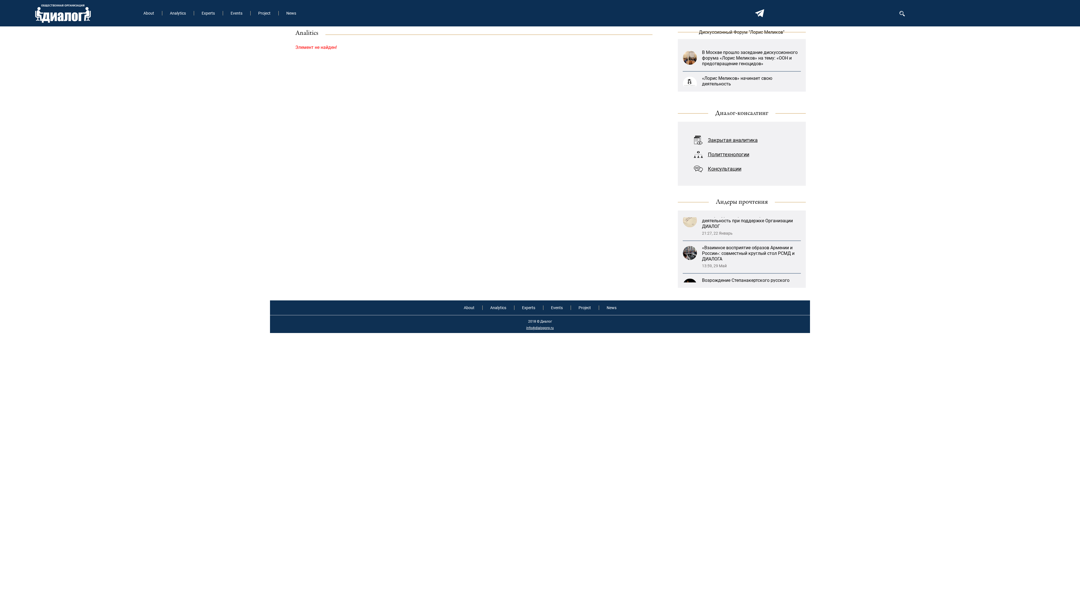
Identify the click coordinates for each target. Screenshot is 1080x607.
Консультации (724, 169)
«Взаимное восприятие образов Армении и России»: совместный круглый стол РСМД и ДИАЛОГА (748, 233)
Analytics (178, 13)
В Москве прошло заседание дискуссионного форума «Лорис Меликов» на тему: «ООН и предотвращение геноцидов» (750, 45)
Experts (208, 13)
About (148, 13)
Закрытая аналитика (733, 140)
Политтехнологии (728, 154)
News (291, 13)
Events (236, 13)
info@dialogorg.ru (540, 328)
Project (264, 13)
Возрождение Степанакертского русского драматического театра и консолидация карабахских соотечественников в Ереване (747, 266)
